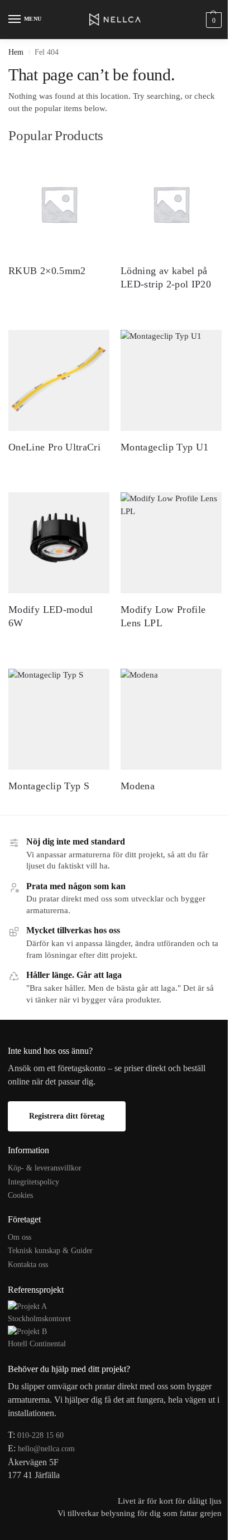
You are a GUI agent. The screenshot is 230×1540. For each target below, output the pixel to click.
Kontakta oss (28, 1264)
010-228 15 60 (40, 1435)
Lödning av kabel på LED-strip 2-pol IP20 (166, 277)
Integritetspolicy (33, 1182)
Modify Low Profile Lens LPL (163, 616)
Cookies (20, 1195)
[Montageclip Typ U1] (171, 380)
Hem (15, 52)
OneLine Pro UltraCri (54, 447)
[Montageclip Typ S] (58, 719)
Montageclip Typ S (48, 785)
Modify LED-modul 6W (50, 616)
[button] (212, 20)
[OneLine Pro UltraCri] (58, 380)
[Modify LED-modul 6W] (58, 542)
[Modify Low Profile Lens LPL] (171, 542)
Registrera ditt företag (66, 1116)
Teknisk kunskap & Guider (50, 1250)
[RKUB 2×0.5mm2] (58, 204)
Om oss (19, 1237)
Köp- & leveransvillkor (45, 1168)
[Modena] (171, 719)
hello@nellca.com (46, 1449)
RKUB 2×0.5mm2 (47, 270)
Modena (138, 785)
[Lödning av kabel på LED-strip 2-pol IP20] (171, 204)
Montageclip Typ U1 (164, 447)
